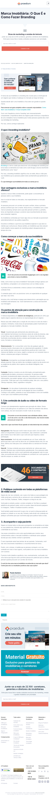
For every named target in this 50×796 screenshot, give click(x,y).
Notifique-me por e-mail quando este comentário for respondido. (17, 600)
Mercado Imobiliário (28, 738)
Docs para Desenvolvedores (43, 732)
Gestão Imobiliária (18, 753)
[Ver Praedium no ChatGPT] (39, 781)
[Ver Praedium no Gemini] (42, 781)
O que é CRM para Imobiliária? (18, 738)
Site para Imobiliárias (4, 727)
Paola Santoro (6, 63)
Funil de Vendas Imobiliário (17, 729)
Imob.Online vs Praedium (5, 741)
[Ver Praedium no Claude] (45, 781)
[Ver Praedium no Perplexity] (48, 781)
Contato (15, 783)
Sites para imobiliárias (16, 733)
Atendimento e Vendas (30, 723)
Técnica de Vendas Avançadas (18, 746)
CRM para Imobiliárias (4, 723)
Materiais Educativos (41, 726)
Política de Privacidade (39, 792)
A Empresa (4, 783)
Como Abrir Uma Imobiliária (18, 725)
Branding (4, 165)
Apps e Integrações (4, 731)
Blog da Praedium (43, 722)
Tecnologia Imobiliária (29, 742)
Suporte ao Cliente (43, 729)
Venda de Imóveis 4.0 (18, 750)
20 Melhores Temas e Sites (17, 756)
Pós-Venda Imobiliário (16, 742)
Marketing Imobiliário (29, 63)
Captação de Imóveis (16, 721)
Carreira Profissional (29, 727)
